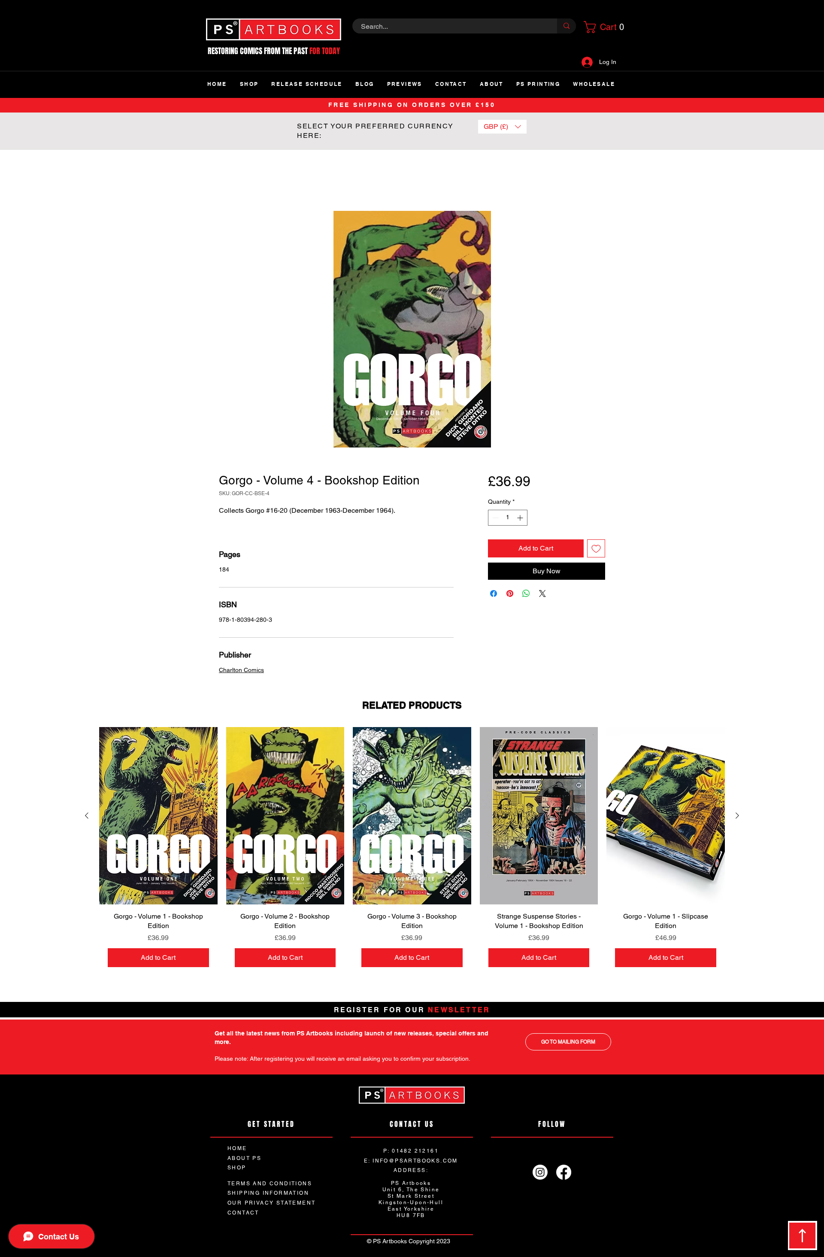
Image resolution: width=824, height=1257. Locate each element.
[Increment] (520, 518)
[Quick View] (158, 816)
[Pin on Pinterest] (510, 594)
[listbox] (502, 127)
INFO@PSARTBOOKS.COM (415, 1162)
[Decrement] (494, 518)
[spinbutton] (507, 518)
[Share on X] (542, 594)
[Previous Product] (87, 816)
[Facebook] (563, 1173)
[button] (602, 27)
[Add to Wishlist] (596, 549)
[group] (412, 852)
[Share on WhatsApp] (526, 594)
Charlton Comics (241, 670)
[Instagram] (540, 1173)
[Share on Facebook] (493, 594)
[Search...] (566, 25)
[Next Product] (737, 816)
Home (228, 181)
